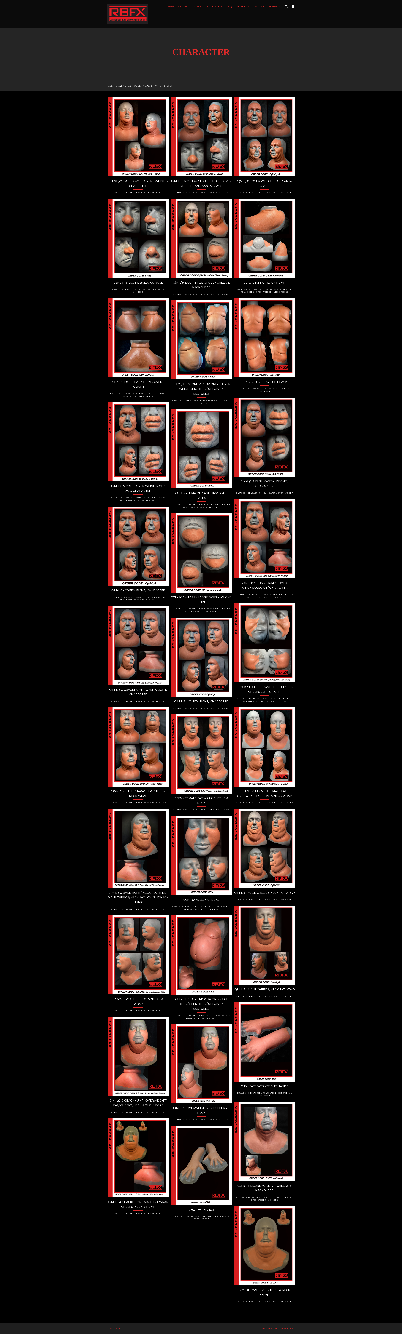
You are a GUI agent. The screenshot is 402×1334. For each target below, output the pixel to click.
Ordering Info (214, 6)
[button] (286, 7)
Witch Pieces (164, 86)
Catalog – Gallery (189, 6)
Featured (274, 6)
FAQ (230, 6)
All (110, 86)
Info (171, 6)
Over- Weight (143, 86)
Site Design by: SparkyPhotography (275, 1329)
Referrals (243, 6)
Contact (259, 6)
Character (123, 86)
